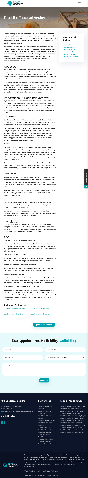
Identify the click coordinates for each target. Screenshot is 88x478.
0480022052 (7, 409)
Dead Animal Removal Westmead (71, 430)
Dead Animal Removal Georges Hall (72, 418)
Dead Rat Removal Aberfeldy (14, 314)
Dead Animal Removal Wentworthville (73, 406)
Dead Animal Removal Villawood (71, 423)
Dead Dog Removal (44, 432)
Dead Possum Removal (70, 52)
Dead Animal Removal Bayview (70, 409)
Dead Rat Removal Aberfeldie (41, 308)
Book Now (44, 380)
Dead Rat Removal (68, 54)
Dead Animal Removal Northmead (71, 428)
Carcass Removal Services (71, 59)
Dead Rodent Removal (70, 57)
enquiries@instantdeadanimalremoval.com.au (18, 411)
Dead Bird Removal (68, 45)
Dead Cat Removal (44, 430)
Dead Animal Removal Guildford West (72, 425)
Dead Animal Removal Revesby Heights (73, 416)
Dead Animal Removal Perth (47, 420)
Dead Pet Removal (68, 50)
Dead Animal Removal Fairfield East (72, 420)
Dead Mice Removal (69, 47)
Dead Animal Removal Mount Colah (72, 411)
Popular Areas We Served (44, 325)
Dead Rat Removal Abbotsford (14, 308)
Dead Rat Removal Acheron (40, 314)
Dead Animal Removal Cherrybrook (72, 432)
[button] (65, 356)
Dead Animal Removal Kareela (70, 413)
